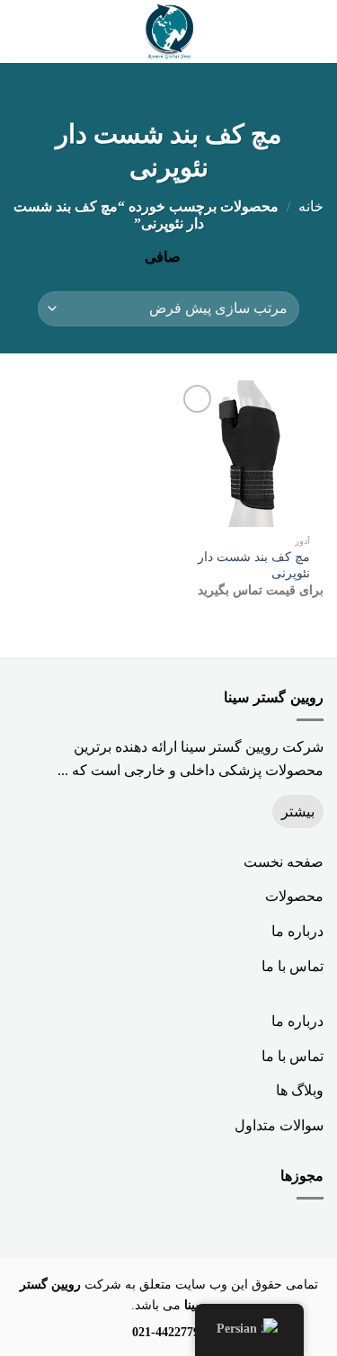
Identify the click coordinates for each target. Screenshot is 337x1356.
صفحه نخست (284, 862)
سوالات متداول (279, 1125)
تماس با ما (293, 966)
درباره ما (297, 931)
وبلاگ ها (300, 1090)
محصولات (294, 896)
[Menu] (313, 31)
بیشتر (298, 811)
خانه (311, 206)
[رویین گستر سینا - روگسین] (169, 31)
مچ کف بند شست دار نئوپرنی (254, 565)
